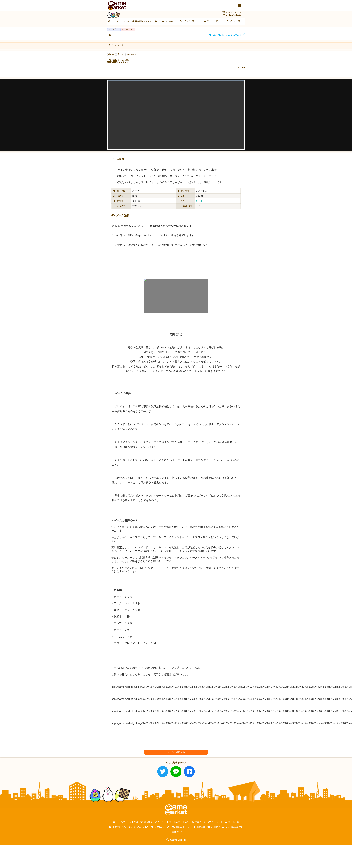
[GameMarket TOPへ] (176, 809)
